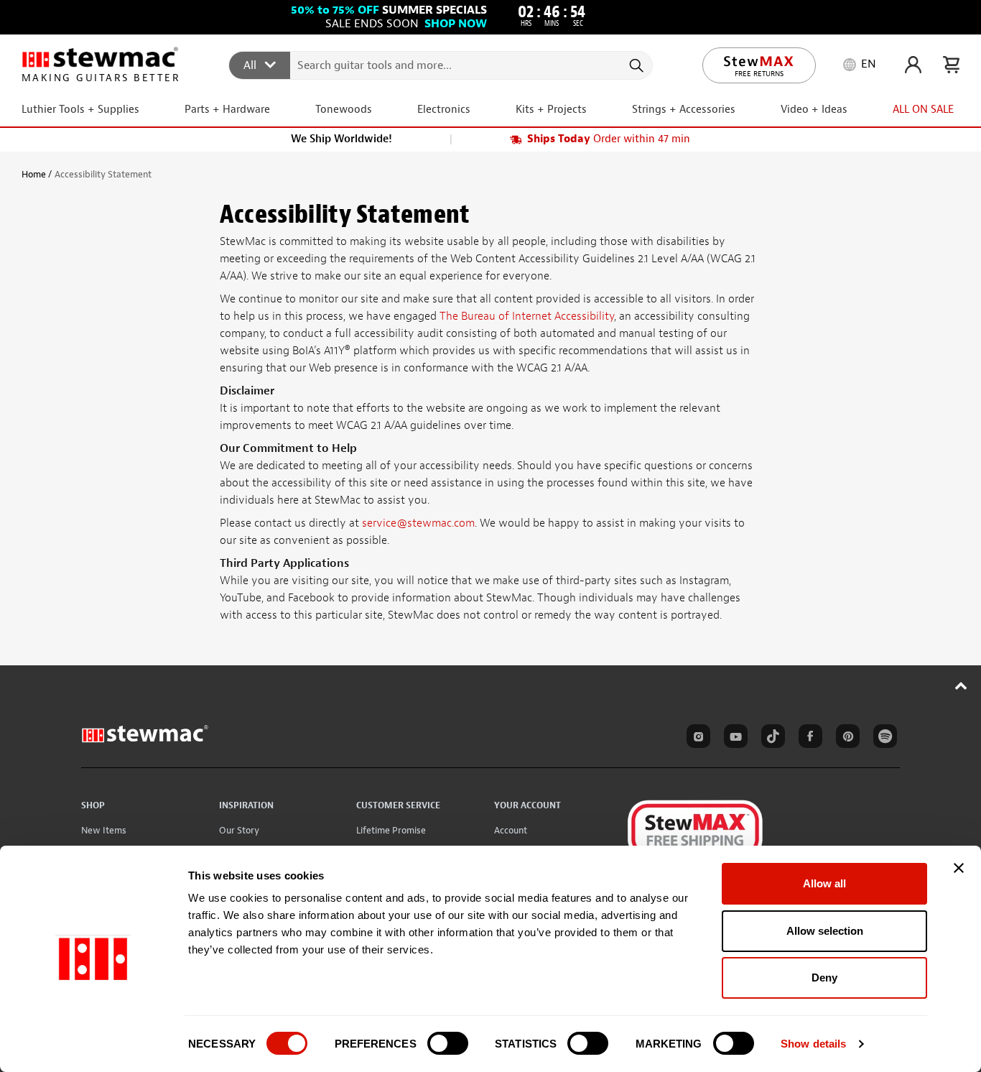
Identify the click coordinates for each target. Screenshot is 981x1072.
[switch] (447, 1043)
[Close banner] (959, 868)
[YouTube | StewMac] (733, 738)
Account (510, 830)
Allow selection (824, 931)
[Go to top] (961, 685)
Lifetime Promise (391, 830)
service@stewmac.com (418, 523)
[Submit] (635, 65)
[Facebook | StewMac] (808, 738)
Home (34, 174)
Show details (813, 1044)
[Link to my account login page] (913, 64)
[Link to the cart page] (951, 64)
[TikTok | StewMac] (770, 738)
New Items (103, 830)
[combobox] (441, 64)
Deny (824, 977)
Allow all (824, 883)
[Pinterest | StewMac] (845, 738)
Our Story (239, 830)
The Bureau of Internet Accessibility (527, 316)
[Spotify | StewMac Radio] (882, 738)
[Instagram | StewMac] (696, 738)
